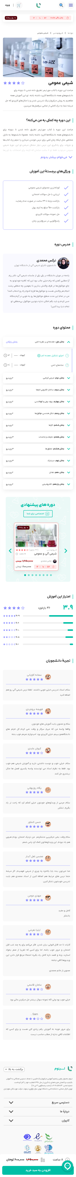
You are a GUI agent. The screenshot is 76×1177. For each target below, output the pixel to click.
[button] (38, 1102)
